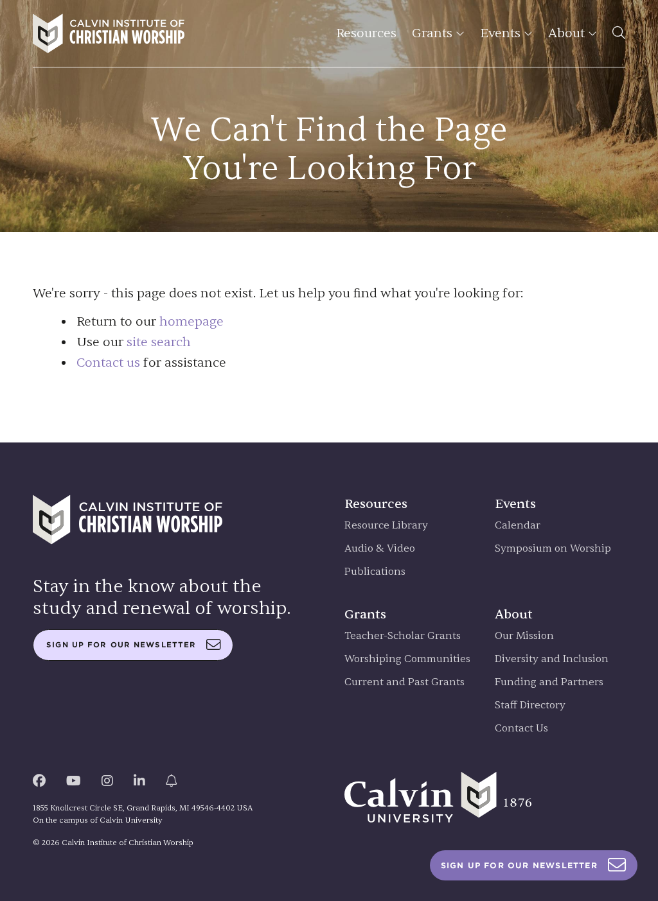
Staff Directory (530, 705)
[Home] (108, 33)
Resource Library (386, 526)
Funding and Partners (549, 682)
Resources (366, 33)
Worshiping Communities (407, 659)
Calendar (517, 526)
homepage (191, 321)
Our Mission (524, 636)
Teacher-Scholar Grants (402, 636)
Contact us (108, 362)
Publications (374, 572)
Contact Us (521, 728)
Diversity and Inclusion (552, 659)
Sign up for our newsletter (121, 644)
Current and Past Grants (404, 682)
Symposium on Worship (553, 549)
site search (159, 342)
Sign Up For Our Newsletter (519, 865)
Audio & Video (379, 549)
